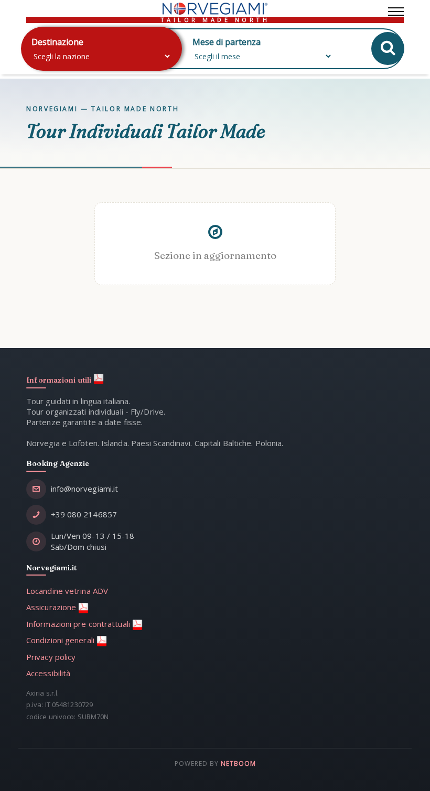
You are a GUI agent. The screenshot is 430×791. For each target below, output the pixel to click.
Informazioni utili (59, 380)
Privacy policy (51, 657)
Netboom (238, 763)
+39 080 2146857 (84, 514)
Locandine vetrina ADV (67, 591)
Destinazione (57, 42)
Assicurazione (52, 607)
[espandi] (396, 9)
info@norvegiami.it (85, 488)
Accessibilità (48, 673)
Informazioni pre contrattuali (79, 624)
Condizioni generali (61, 640)
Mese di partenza (226, 42)
